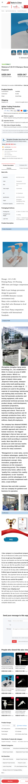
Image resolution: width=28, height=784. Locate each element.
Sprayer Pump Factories (21, 759)
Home (2, 11)
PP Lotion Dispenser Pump (20, 766)
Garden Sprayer (6, 748)
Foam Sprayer (4, 731)
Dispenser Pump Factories (9, 762)
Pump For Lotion (22, 762)
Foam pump (4, 734)
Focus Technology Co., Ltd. (18, 778)
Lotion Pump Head (7, 766)
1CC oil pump (18, 731)
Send (14, 641)
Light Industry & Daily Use (11, 11)
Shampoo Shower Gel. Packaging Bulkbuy (12, 770)
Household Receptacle (21, 11)
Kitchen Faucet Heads (8, 752)
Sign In (3, 158)
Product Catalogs (22, 725)
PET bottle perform (5, 728)
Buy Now (10, 781)
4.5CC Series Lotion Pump (21, 734)
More (2, 772)
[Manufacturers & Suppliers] (14, 2)
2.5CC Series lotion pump (21, 728)
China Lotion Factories (8, 759)
